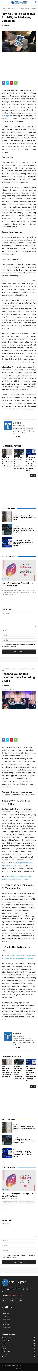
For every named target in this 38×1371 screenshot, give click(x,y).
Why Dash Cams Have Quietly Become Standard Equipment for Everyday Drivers (24, 530)
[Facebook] (3, 83)
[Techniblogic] (8, 429)
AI (26, 456)
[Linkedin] (12, 1300)
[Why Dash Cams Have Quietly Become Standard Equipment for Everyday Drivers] (19, 452)
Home (3, 8)
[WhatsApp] (15, 83)
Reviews (4, 456)
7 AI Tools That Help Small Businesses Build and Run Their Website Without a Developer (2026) (31, 464)
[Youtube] (19, 436)
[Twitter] (7, 83)
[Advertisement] (19, 65)
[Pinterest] (11, 83)
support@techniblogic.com (15, 1295)
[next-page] (6, 550)
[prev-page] (3, 550)
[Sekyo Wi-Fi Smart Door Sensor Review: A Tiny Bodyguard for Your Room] (7, 452)
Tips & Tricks (17, 456)
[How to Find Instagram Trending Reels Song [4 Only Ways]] (19, 570)
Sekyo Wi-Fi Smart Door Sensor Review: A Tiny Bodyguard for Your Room (7, 462)
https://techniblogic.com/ (19, 425)
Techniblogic (6, 25)
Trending (8, 8)
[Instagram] (8, 1300)
